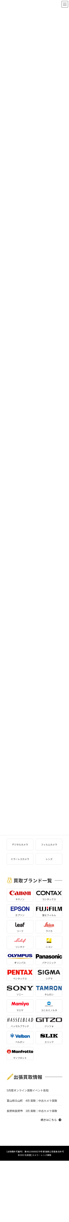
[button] (51, 1120)
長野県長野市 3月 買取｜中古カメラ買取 (32, 1111)
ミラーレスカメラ (20, 859)
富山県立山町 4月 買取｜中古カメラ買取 (32, 1100)
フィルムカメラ (49, 844)
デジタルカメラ (20, 844)
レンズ (49, 859)
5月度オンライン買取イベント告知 (27, 1090)
